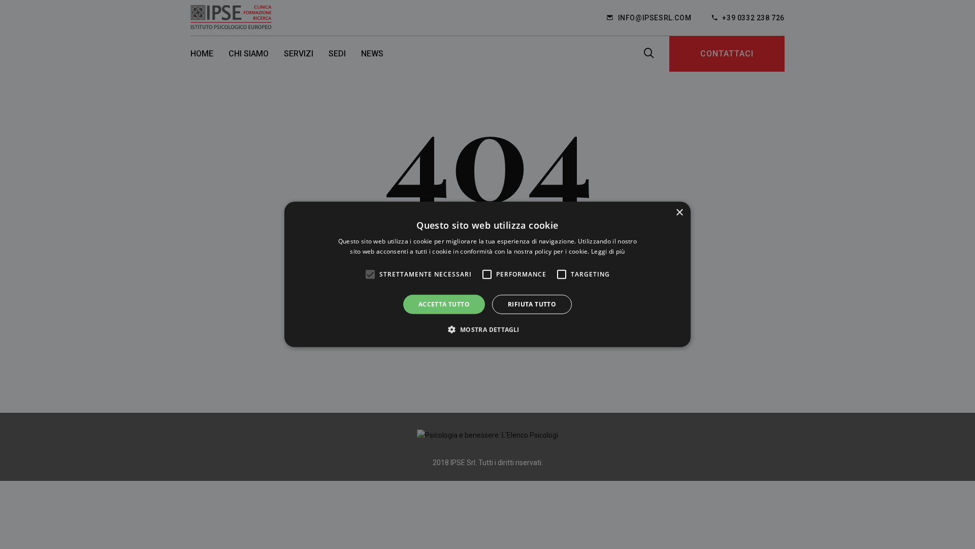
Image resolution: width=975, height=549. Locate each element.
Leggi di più (608, 251)
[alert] (487, 274)
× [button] (679, 213)
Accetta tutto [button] (444, 304)
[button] (487, 329)
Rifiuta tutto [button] (532, 304)
